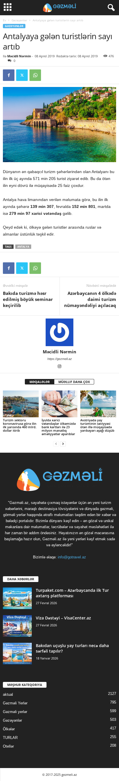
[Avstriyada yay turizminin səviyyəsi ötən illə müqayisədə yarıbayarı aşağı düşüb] (98, 403)
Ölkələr (9, 729)
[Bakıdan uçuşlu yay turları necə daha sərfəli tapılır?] (17, 653)
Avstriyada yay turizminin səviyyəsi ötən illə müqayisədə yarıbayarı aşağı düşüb (97, 425)
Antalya (23, 247)
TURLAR (10, 737)
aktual (8, 694)
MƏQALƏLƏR (39, 382)
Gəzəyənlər (19, 20)
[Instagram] (59, 367)
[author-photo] (59, 332)
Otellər (8, 746)
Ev (4, 20)
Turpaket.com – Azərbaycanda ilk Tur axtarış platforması (72, 592)
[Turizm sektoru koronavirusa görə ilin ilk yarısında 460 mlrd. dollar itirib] (21, 403)
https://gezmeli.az (59, 359)
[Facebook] (8, 75)
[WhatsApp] (35, 75)
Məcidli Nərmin (19, 56)
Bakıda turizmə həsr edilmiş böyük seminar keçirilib (28, 299)
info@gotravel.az (72, 557)
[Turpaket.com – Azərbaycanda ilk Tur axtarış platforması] (17, 598)
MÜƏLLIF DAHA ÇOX (74, 382)
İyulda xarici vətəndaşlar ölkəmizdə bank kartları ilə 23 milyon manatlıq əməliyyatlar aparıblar (59, 427)
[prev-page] (56, 444)
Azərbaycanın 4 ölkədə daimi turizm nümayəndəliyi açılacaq (90, 299)
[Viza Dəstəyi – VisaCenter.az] (17, 626)
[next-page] (63, 444)
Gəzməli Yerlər (15, 703)
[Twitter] (22, 75)
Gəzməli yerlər (15, 712)
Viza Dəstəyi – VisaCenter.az (63, 618)
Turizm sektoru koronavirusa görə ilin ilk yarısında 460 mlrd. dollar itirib (19, 425)
